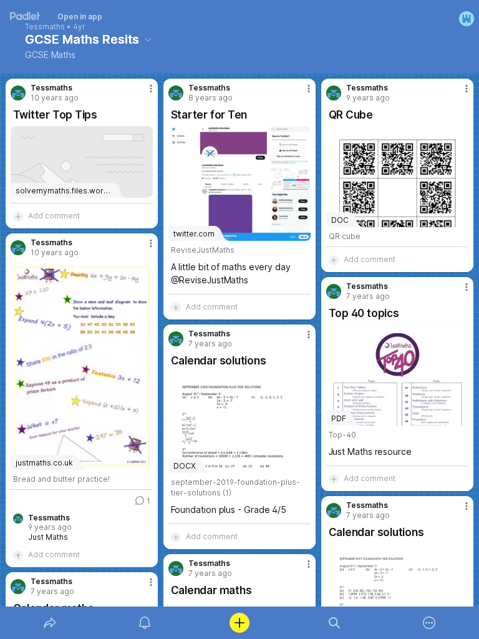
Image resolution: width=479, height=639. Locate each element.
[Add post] (239, 622)
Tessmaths (45, 26)
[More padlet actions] (429, 622)
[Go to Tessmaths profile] (18, 92)
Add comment (54, 215)
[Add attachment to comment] (18, 215)
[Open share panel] (49, 622)
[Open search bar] (334, 623)
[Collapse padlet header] (148, 39)
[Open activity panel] (144, 622)
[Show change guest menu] (466, 18)
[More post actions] (143, 93)
